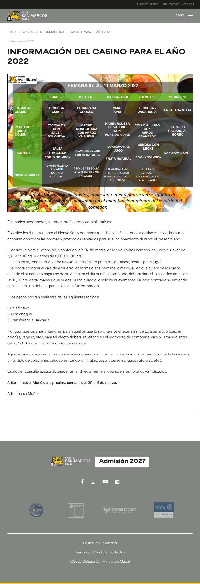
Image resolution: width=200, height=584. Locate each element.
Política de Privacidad (100, 543)
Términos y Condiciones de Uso (100, 552)
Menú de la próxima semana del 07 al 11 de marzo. (74, 383)
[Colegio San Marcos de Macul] (27, 16)
